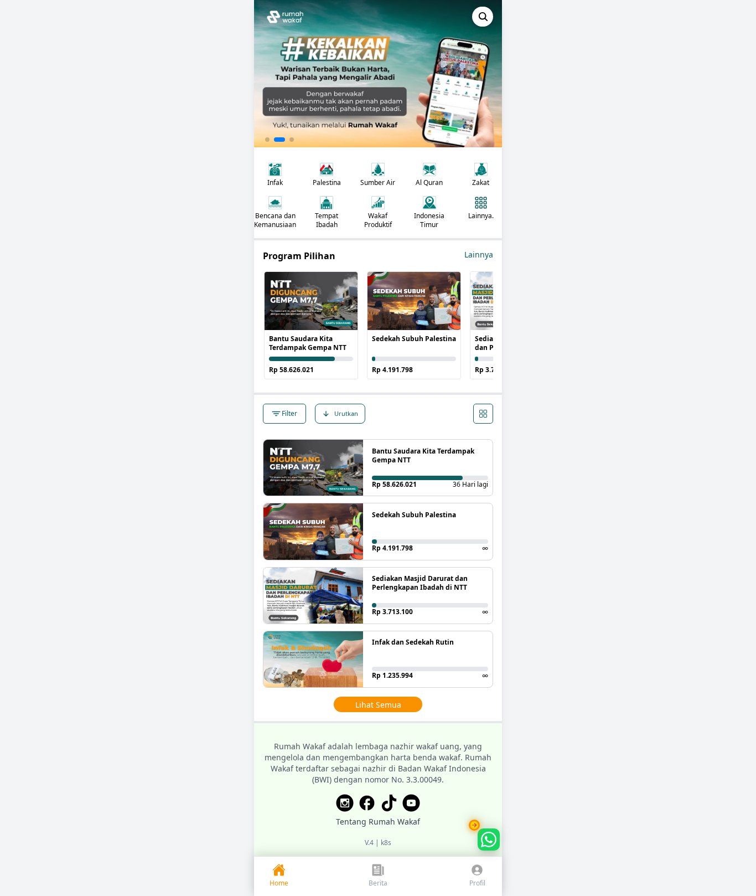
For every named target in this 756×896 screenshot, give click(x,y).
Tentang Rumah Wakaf (378, 821)
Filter (289, 413)
